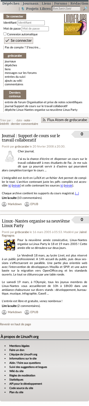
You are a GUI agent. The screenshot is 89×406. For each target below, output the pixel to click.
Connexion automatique (22, 34)
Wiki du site (16, 371)
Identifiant (10, 22)
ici (9, 185)
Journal (8, 135)
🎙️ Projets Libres (36, 9)
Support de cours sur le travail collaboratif (41, 106)
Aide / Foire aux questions (25, 363)
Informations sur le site (23, 358)
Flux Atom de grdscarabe (67, 120)
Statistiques (16, 379)
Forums (60, 3)
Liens (46, 3)
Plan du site (16, 392)
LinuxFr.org (75, 21)
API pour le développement (25, 383)
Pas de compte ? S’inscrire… (23, 47)
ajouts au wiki (13, 80)
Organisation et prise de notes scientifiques (54, 102)
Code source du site (21, 388)
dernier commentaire (24, 123)
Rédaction (79, 3)
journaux (10, 61)
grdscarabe (22, 146)
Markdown (15, 204)
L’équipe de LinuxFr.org (23, 354)
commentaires (14, 84)
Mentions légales (19, 346)
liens (8, 69)
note (27, 120)
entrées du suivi (15, 76)
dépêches (11, 65)
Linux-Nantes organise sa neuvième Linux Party (47, 109)
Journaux (31, 3)
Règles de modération (22, 375)
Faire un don (16, 350)
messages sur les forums (21, 73)
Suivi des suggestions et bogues (28, 367)
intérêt (4, 123)
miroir (16, 185)
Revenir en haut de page (15, 324)
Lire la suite (9, 198)
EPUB (34, 204)
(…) (77, 193)
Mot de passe (12, 28)
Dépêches (11, 3)
